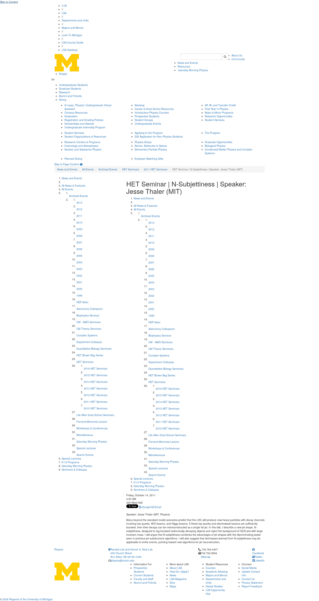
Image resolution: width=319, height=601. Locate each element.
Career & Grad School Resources (154, 109)
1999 (79, 295)
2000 (79, 289)
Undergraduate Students (73, 85)
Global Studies (214, 586)
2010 (79, 222)
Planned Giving (73, 158)
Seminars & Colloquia (74, 469)
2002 (79, 275)
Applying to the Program (149, 133)
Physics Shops (143, 142)
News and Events (188, 63)
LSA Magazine (178, 579)
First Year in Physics (216, 109)
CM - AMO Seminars (88, 322)
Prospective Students (147, 116)
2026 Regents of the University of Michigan (28, 599)
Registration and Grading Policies (83, 120)
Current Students (144, 575)
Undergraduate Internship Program (84, 127)
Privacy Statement (252, 582)
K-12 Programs (70, 462)
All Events (88, 169)
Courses (210, 568)
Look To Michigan (72, 35)
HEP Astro (82, 302)
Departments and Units (75, 20)
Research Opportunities (218, 116)
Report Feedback (252, 586)
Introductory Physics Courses (152, 112)
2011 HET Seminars (155, 169)
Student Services (214, 120)
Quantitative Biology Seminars (94, 348)
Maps (173, 586)
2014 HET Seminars (95, 382)
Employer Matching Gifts (149, 158)
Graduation (71, 116)
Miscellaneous (84, 435)
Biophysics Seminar (87, 315)
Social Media (249, 568)
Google (146, 507)
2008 (79, 236)
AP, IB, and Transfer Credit (220, 105)
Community (238, 59)
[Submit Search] (225, 56)
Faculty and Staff (143, 579)
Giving (62, 99)
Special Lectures (86, 448)
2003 (79, 269)
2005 (79, 255)
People (63, 74)
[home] (81, 164)
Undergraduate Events (148, 123)
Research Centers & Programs (82, 142)
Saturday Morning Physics (193, 70)
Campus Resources (76, 112)
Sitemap (205, 557)
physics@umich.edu (122, 560)
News (173, 575)
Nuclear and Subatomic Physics (82, 149)
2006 (79, 249)
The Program (212, 133)
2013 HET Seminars (95, 388)
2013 (79, 202)
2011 (79, 216)
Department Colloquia (89, 342)
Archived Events (107, 169)
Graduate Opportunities (218, 142)
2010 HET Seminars (95, 408)
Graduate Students (70, 88)
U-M (64, 5)
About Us (236, 55)
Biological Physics (215, 146)
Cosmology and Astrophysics (81, 146)
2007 (79, 242)
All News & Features (73, 185)
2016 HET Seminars (95, 368)
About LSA (176, 568)
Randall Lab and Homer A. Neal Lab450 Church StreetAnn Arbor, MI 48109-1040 (131, 553)
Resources (184, 66)
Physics (58, 549)
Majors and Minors (72, 28)
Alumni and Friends (70, 96)
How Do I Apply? (179, 571)
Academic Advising (217, 571)
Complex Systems (86, 335)
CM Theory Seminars (88, 328)
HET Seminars (130, 169)
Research (64, 92)
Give (172, 582)
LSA (64, 13)
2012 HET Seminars (95, 395)
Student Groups (144, 120)
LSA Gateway (70, 50)
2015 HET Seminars (95, 375)
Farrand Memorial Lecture (91, 421)
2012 (79, 209)
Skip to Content (9, 2)
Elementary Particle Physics (151, 149)
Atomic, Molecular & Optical (151, 146)
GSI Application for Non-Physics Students (159, 136)
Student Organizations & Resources (85, 136)
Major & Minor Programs (219, 112)
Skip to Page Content (66, 164)
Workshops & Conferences (92, 428)
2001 (79, 282)
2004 (79, 262)
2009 (79, 229)
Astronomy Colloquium (89, 309)
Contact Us (248, 579)
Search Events (84, 455)
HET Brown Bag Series (89, 355)
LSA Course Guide (72, 42)
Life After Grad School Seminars (95, 415)
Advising (139, 105)
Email (157, 507)
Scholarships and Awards (79, 123)
